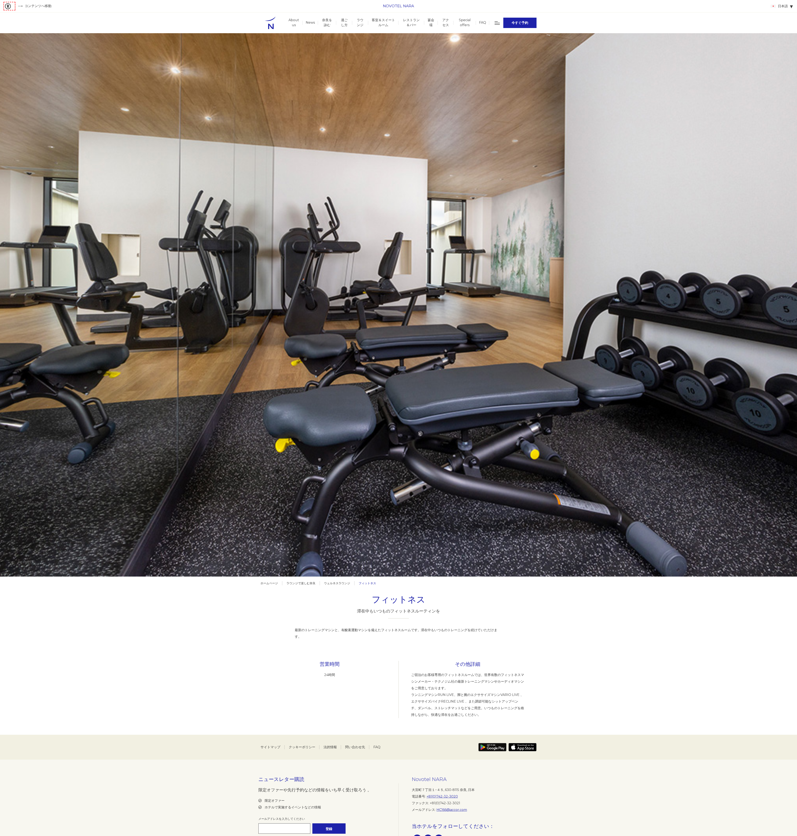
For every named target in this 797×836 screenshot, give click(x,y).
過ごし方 (344, 22)
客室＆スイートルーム (383, 22)
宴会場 (431, 22)
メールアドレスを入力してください (281, 819)
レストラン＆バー (411, 22)
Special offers (465, 22)
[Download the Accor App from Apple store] (523, 747)
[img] (270, 22)
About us (293, 22)
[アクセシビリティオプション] (9, 6)
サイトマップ (270, 747)
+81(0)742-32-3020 (442, 796)
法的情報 (330, 747)
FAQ (482, 22)
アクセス (445, 22)
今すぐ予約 (520, 23)
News (310, 22)
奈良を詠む (327, 22)
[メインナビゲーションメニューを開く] (497, 22)
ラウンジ (360, 22)
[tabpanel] (398, 305)
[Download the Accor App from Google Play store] (492, 747)
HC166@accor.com (451, 810)
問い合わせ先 (355, 747)
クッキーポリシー (302, 747)
